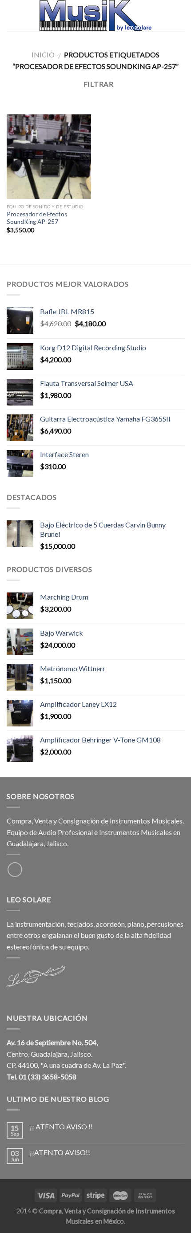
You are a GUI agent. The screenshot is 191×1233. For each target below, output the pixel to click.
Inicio (43, 54)
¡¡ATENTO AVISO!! (60, 1152)
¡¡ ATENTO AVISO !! (61, 1126)
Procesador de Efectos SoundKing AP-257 (37, 218)
